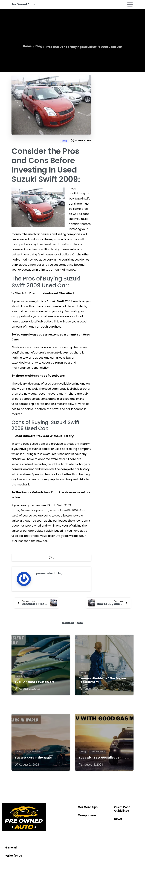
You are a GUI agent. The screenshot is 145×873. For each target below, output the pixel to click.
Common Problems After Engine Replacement (102, 680)
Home (27, 46)
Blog (38, 46)
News (118, 819)
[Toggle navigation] (130, 4)
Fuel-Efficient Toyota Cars (34, 682)
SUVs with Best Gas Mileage (99, 757)
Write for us (13, 856)
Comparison (87, 815)
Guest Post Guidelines (122, 809)
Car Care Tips (88, 807)
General (11, 847)
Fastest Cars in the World (33, 757)
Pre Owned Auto (23, 4)
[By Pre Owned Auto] (17, 641)
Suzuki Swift (82, 199)
